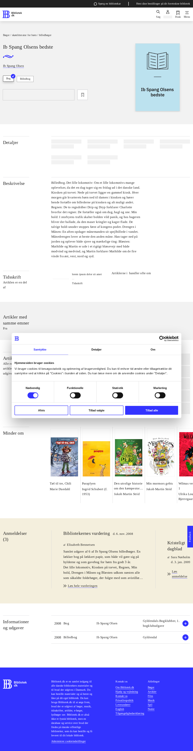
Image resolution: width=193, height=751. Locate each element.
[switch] (75, 395)
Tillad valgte (96, 410)
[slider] (157, 77)
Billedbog (25, 78)
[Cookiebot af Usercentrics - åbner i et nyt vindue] (162, 338)
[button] (120, 623)
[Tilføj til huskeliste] (82, 95)
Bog (8, 78)
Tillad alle (152, 410)
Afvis (41, 410)
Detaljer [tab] (96, 349)
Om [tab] (153, 349)
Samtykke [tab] (40, 349)
